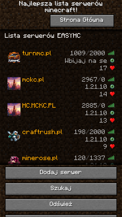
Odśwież (61, 204)
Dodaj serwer (61, 172)
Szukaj (61, 188)
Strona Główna (82, 20)
